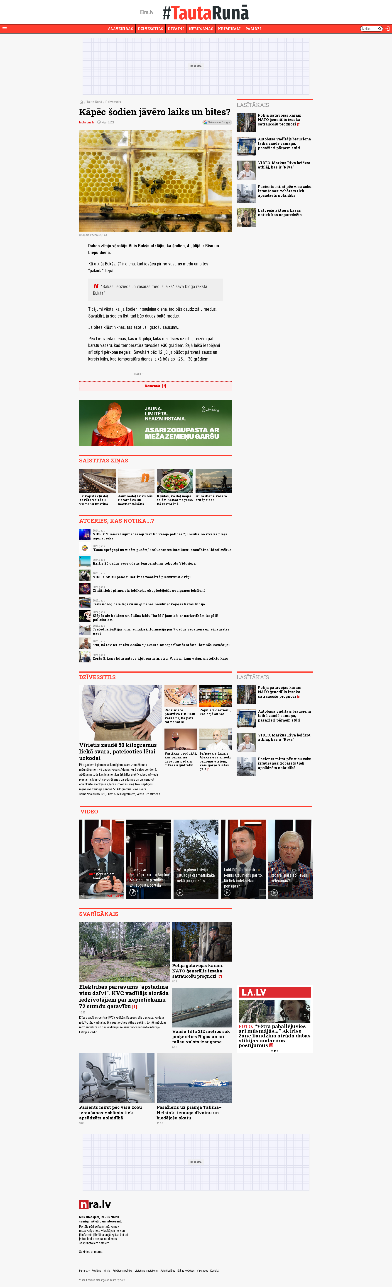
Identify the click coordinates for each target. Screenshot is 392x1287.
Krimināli (229, 28)
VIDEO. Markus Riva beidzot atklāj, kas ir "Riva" (284, 164)
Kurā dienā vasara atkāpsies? (211, 498)
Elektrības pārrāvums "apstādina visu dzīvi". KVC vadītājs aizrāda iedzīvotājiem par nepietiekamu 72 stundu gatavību (124, 996)
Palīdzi (253, 28)
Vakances (202, 1270)
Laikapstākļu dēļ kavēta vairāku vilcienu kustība (93, 500)
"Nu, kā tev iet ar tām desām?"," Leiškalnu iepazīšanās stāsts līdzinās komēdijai (161, 645)
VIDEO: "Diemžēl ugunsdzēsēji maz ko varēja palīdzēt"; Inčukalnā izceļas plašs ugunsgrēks (160, 536)
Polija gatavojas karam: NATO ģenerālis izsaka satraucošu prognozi (280, 119)
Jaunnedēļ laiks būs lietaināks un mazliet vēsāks (135, 500)
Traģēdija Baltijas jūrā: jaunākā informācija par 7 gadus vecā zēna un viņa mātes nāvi (161, 631)
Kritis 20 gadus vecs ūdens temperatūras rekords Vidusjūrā (144, 563)
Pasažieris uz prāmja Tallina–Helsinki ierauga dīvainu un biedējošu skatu (189, 1112)
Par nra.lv (84, 1270)
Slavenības (120, 28)
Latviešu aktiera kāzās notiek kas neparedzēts (280, 212)
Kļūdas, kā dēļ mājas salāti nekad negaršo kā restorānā (175, 500)
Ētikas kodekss (186, 1270)
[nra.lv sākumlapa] (147, 12)
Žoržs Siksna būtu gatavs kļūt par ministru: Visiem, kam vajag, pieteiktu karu (160, 658)
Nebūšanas (201, 28)
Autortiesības (168, 1270)
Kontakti (214, 1270)
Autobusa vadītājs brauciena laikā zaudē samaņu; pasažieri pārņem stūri (284, 143)
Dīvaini (176, 28)
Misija (107, 1270)
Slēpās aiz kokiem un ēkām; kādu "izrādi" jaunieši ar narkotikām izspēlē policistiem (155, 617)
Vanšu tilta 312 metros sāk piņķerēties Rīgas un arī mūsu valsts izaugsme (201, 1036)
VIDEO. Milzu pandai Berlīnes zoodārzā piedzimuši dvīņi (142, 577)
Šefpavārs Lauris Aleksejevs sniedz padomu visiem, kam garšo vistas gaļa (215, 761)
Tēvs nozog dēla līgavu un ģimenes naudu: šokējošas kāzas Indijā (149, 604)
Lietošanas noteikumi (146, 1270)
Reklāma (96, 1270)
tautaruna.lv (86, 122)
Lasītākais (253, 104)
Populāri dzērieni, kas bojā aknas (215, 712)
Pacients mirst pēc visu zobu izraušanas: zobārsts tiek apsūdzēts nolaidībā (284, 190)
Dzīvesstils (150, 28)
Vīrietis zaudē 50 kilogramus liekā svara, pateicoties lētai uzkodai (118, 751)
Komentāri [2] (155, 386)
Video (89, 811)
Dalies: (139, 374)
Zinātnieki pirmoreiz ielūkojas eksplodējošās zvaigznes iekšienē (149, 590)
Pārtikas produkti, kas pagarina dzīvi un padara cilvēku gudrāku (180, 759)
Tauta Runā (94, 102)
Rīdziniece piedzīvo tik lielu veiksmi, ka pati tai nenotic (179, 716)
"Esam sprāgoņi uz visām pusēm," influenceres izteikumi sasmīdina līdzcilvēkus (162, 550)
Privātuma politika (122, 1270)
